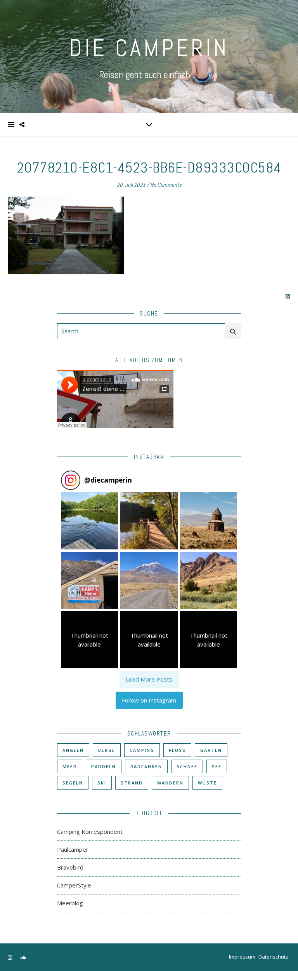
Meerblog (70, 903)
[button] (89, 520)
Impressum (242, 956)
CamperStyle (74, 885)
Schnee (187, 766)
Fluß (177, 750)
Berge (106, 750)
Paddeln (103, 766)
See (217, 766)
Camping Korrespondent (90, 831)
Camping (142, 750)
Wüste (207, 783)
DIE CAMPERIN (149, 48)
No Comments (166, 184)
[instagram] (10, 957)
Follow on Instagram (149, 700)
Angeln (73, 750)
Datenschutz (273, 956)
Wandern (170, 783)
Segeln (72, 783)
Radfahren (146, 766)
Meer (69, 766)
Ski (101, 783)
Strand (132, 783)
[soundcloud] (23, 957)
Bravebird (70, 867)
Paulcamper (72, 849)
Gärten (211, 750)
